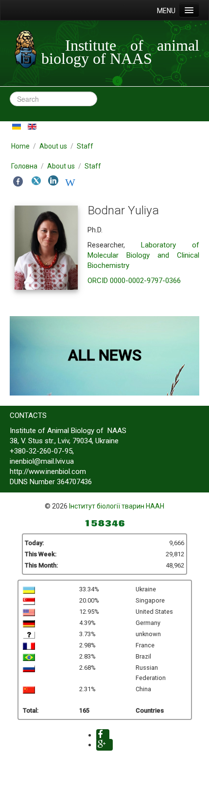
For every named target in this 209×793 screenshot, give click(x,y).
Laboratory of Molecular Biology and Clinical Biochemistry (143, 255)
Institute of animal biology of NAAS (120, 52)
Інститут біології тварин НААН (116, 506)
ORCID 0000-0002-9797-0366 (134, 280)
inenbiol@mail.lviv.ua (42, 461)
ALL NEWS (104, 355)
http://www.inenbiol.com (48, 471)
